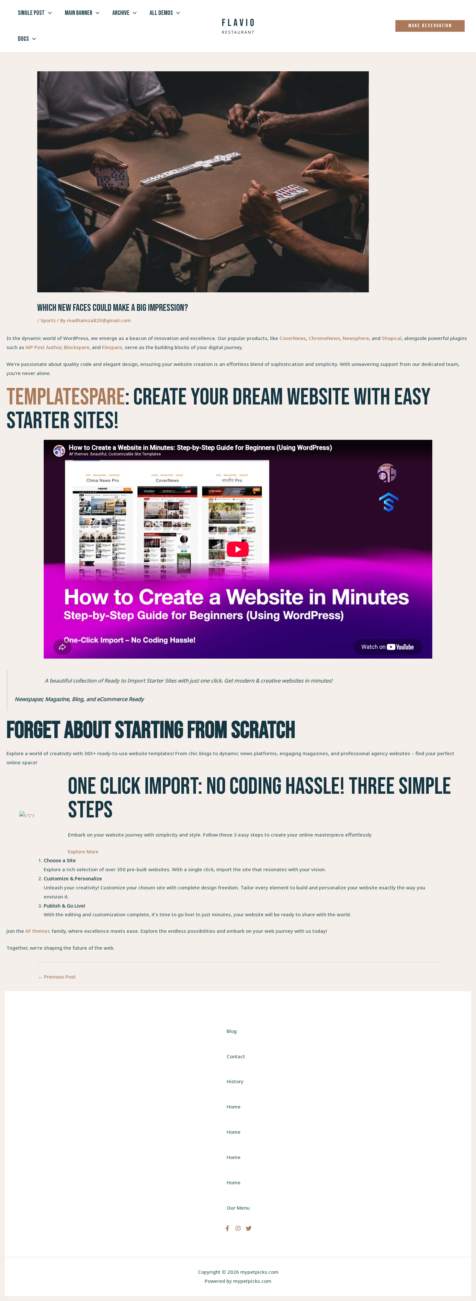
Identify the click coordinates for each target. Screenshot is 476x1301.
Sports (48, 320)
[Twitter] (249, 1228)
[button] (48, 13)
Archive (121, 13)
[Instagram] (238, 1228)
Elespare (112, 347)
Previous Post (57, 976)
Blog (232, 1031)
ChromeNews (324, 338)
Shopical (392, 338)
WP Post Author (43, 347)
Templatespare (65, 397)
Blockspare (76, 347)
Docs (23, 39)
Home (234, 1106)
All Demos (161, 13)
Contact (236, 1056)
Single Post (31, 13)
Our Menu (238, 1207)
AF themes (37, 931)
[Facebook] (227, 1228)
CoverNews (292, 338)
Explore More (83, 851)
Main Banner (78, 13)
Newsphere (356, 338)
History (235, 1081)
